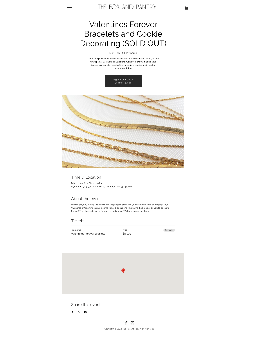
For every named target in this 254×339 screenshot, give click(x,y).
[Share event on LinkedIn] (85, 312)
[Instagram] (132, 323)
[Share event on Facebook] (72, 312)
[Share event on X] (79, 312)
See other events (123, 83)
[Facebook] (126, 323)
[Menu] (69, 7)
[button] (186, 7)
